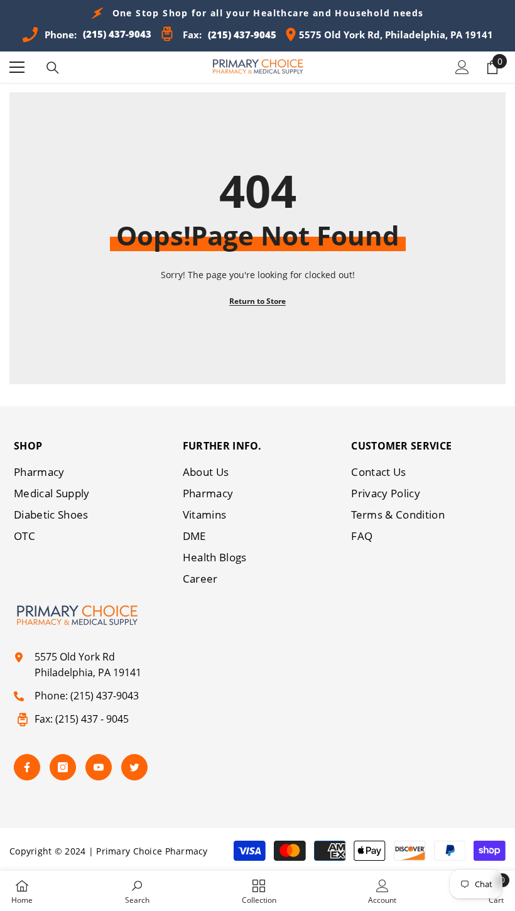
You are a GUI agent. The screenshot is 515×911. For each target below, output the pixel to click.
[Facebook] (27, 767)
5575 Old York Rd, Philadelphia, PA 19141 (396, 34)
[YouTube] (98, 767)
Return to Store (257, 301)
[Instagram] (63, 767)
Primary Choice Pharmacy (151, 851)
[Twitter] (134, 767)
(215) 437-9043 (104, 696)
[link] (137, 890)
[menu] (16, 67)
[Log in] (462, 67)
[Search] (52, 67)
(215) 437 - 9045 (92, 719)
